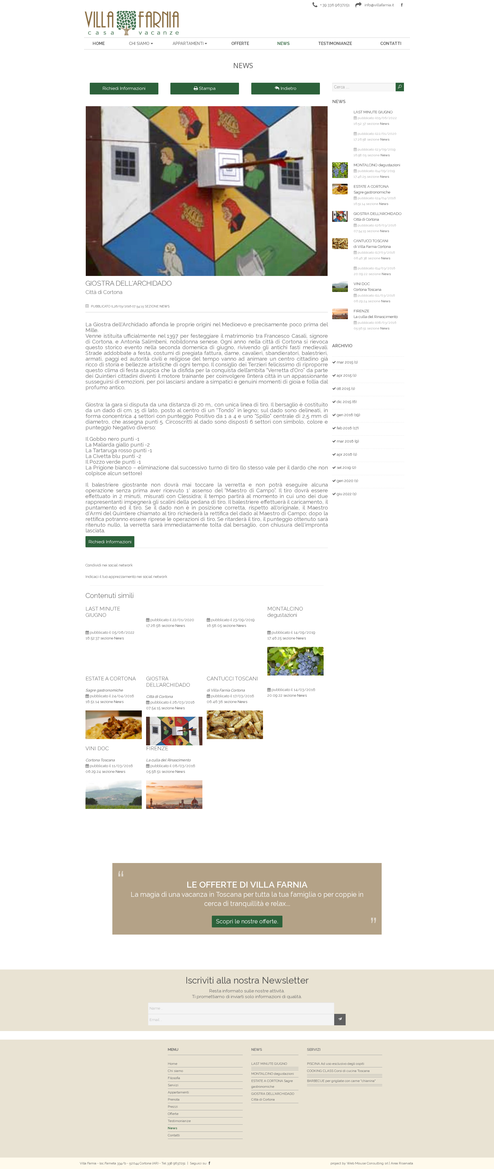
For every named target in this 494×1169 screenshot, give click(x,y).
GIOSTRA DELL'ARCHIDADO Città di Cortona (378, 217)
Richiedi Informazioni (124, 88)
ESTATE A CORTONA (110, 679)
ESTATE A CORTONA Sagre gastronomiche (372, 189)
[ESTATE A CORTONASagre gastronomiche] (113, 713)
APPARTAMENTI (189, 43)
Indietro (287, 88)
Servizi (313, 1049)
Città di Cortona (159, 696)
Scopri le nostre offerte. (247, 921)
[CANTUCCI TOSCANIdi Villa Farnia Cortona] (235, 713)
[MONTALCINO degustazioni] (295, 649)
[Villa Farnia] (131, 23)
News (165, 306)
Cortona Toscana (100, 760)
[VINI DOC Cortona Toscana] (113, 783)
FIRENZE (157, 748)
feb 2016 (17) (348, 428)
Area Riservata (402, 1163)
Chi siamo (140, 43)
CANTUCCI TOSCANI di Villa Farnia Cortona (372, 244)
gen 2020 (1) (347, 481)
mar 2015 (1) (347, 362)
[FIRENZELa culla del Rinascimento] (174, 783)
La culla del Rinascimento (168, 760)
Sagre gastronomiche (104, 690)
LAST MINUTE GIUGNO (102, 612)
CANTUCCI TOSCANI (232, 679)
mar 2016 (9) (348, 441)
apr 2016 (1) (347, 454)
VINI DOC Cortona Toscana (367, 287)
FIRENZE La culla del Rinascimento (376, 314)
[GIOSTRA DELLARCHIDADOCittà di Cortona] (174, 719)
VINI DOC (97, 748)
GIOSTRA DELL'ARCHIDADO (128, 283)
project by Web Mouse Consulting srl (359, 1163)
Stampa (207, 88)
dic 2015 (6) (347, 402)
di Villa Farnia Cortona (226, 690)
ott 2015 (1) (346, 388)
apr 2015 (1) (346, 375)
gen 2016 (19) (348, 415)
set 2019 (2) (346, 467)
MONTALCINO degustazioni (285, 612)
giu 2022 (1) (346, 494)
